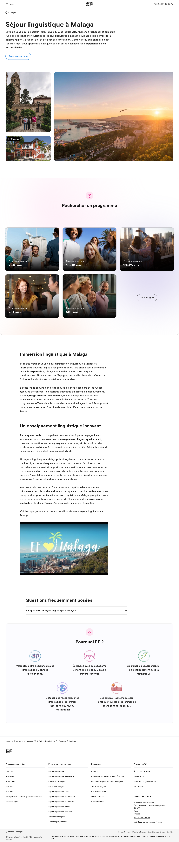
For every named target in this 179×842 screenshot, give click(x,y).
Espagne (12, 12)
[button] (11, 4)
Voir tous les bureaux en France (148, 822)
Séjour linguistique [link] (47, 741)
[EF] (89, 4)
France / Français (15, 832)
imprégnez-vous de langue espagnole (41, 367)
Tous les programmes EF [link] (25, 741)
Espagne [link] (62, 741)
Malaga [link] (72, 741)
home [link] (8, 741)
